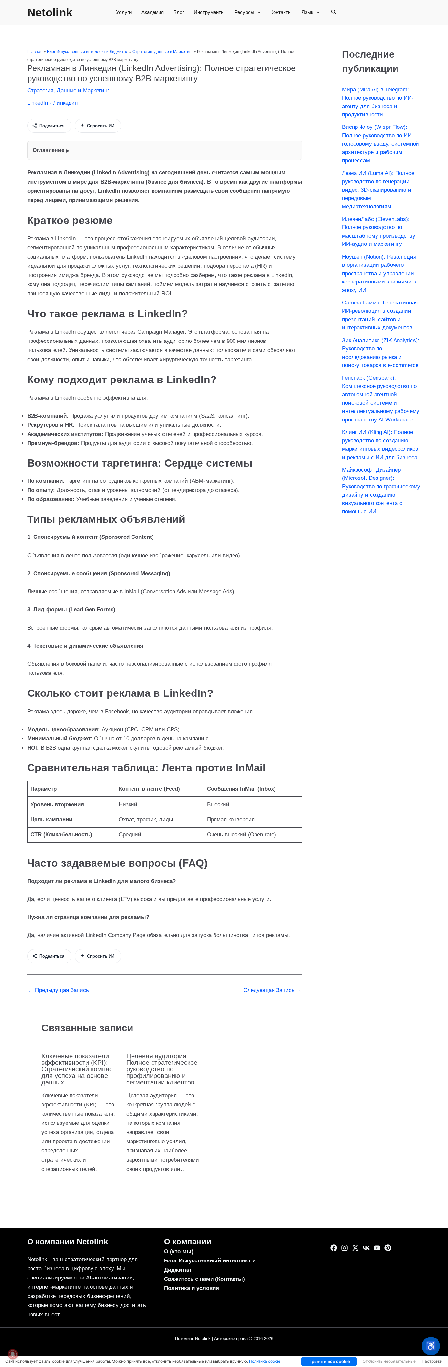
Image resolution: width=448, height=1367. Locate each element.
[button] (257, 12)
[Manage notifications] (13, 1354)
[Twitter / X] (355, 1247)
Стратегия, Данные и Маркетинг (162, 51)
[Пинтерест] (387, 1247)
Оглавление (48, 150)
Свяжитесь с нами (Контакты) (204, 1279)
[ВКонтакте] (366, 1247)
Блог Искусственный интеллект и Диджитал (87, 51)
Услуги (124, 12)
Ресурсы (244, 12)
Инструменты (209, 12)
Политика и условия (191, 1288)
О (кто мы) (178, 1251)
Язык (307, 12)
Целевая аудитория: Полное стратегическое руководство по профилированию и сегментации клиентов (161, 1069)
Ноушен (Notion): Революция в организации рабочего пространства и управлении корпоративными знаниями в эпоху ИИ (379, 273)
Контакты (281, 12)
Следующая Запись (272, 990)
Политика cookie (264, 1361)
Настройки (432, 1361)
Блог (178, 12)
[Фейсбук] (333, 1247)
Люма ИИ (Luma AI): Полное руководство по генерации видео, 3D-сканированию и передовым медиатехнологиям (378, 190)
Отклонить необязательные (389, 1361)
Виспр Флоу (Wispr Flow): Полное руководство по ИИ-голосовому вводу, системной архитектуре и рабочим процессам (380, 144)
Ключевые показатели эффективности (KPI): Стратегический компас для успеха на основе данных (76, 1069)
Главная (35, 51)
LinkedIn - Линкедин (52, 103)
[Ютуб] (377, 1247)
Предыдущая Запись (58, 990)
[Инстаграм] (344, 1247)
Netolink (49, 12)
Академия (152, 12)
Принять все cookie (329, 1361)
